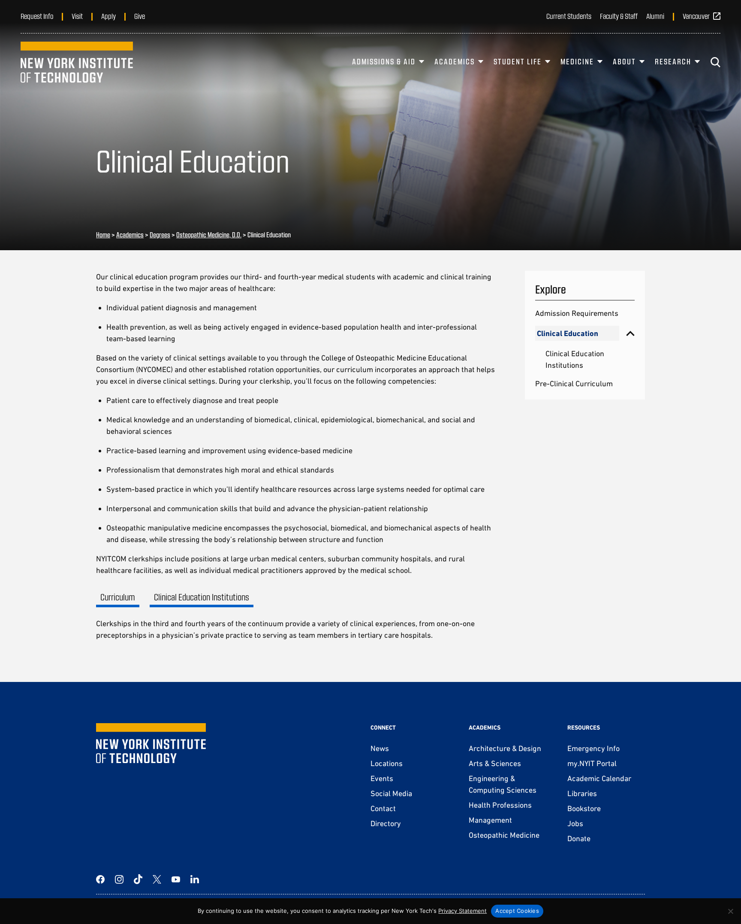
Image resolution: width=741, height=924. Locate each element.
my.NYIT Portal (592, 763)
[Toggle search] (715, 62)
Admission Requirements (576, 313)
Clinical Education (567, 333)
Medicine (577, 61)
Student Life (518, 61)
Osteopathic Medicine (504, 834)
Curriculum (117, 596)
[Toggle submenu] (630, 333)
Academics (454, 61)
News (379, 748)
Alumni (655, 16)
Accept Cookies (517, 910)
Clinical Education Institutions (201, 596)
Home (103, 234)
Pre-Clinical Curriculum (574, 383)
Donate (578, 838)
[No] (730, 911)
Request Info (37, 16)
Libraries (582, 793)
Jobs (575, 823)
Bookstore (584, 808)
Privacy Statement (462, 910)
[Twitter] (157, 879)
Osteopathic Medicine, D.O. (208, 234)
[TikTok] (138, 879)
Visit (77, 16)
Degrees (160, 234)
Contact (383, 808)
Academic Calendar (599, 778)
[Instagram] (119, 879)
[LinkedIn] (194, 879)
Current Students (568, 16)
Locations (386, 763)
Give (139, 16)
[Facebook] (100, 879)
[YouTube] (176, 879)
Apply (108, 16)
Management (490, 819)
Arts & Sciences (495, 763)
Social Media (391, 793)
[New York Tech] (77, 62)
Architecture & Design (505, 748)
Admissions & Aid (384, 61)
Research (673, 61)
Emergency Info (593, 748)
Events (381, 778)
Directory (385, 823)
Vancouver (696, 16)
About (624, 61)
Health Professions (500, 804)
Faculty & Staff (619, 16)
